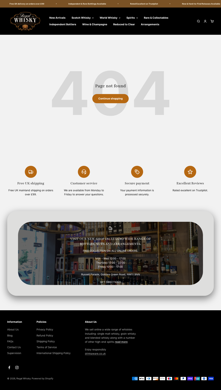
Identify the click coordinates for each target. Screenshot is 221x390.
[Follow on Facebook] (9, 367)
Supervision (14, 353)
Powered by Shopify (42, 378)
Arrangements (150, 24)
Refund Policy (45, 335)
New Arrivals (57, 17)
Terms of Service (47, 347)
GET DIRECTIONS (110, 282)
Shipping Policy (46, 341)
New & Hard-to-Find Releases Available (197, 4)
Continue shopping (110, 98)
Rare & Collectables (156, 17)
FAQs (10, 341)
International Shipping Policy (54, 353)
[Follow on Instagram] (17, 367)
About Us (13, 329)
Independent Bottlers (62, 24)
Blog (9, 335)
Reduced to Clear (124, 24)
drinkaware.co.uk (95, 353)
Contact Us (14, 347)
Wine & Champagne (94, 24)
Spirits (130, 17)
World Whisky (108, 17)
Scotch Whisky (81, 17)
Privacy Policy (45, 329)
